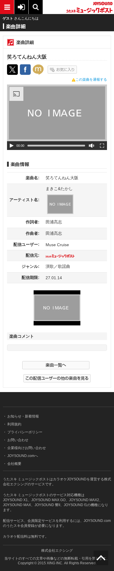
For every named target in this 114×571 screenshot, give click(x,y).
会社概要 (13, 464)
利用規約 (13, 424)
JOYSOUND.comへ (22, 456)
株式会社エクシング (57, 550)
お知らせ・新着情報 (22, 416)
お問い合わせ (17, 440)
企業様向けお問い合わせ (26, 448)
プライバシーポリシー (24, 432)
